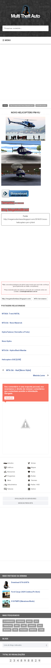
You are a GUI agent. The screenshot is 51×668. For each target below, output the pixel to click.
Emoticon (9, 398)
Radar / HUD (35, 484)
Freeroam (20, 621)
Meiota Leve (39, 375)
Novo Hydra (7, 341)
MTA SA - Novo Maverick (12, 323)
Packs (33, 472)
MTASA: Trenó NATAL (11, 314)
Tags (15, 630)
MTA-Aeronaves (41, 105)
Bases (29, 621)
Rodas (33, 476)
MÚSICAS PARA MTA (25, 503)
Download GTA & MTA (20, 582)
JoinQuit (32, 625)
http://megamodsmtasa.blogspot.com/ (22, 105)
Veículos (10, 463)
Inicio (5, 105)
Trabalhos (8, 625)
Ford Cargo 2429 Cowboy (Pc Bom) (25, 592)
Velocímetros (12, 484)
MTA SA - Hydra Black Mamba (14, 350)
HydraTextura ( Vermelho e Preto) (16, 332)
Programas (11, 476)
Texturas (10, 489)
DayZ (40, 625)
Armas (33, 463)
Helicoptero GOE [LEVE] (11, 360)
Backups (7, 630)
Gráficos (10, 467)
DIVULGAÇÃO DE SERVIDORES (25, 499)
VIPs (36, 621)
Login (41, 630)
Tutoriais (34, 480)
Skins (9, 480)
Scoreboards (9, 621)
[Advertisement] (25, 73)
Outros (33, 489)
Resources (11, 472)
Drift (17, 625)
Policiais (23, 630)
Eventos (33, 630)
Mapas (33, 467)
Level (24, 625)
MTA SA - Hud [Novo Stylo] (18, 370)
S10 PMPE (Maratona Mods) (23, 601)
